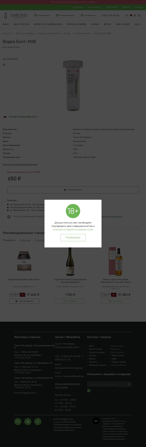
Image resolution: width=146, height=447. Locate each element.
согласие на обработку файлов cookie (73, 229)
